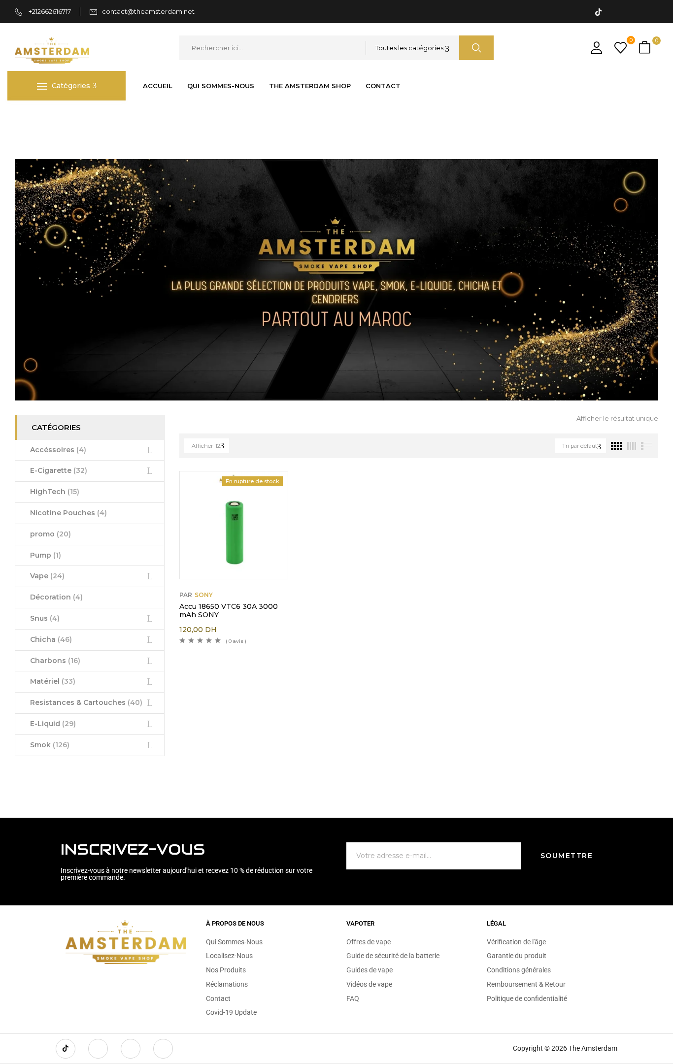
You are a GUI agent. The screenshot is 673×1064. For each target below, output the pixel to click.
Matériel (52, 681)
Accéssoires (58, 449)
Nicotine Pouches (68, 512)
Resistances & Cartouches (86, 702)
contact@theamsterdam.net (148, 11)
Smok (49, 744)
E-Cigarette (58, 470)
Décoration (56, 597)
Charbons (55, 660)
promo (50, 534)
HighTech (54, 491)
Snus (45, 618)
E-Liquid (53, 723)
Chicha (51, 639)
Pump (45, 555)
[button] (646, 48)
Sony (204, 594)
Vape (47, 575)
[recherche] (476, 47)
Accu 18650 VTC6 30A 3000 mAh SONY (228, 610)
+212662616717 (49, 11)
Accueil (27, 120)
